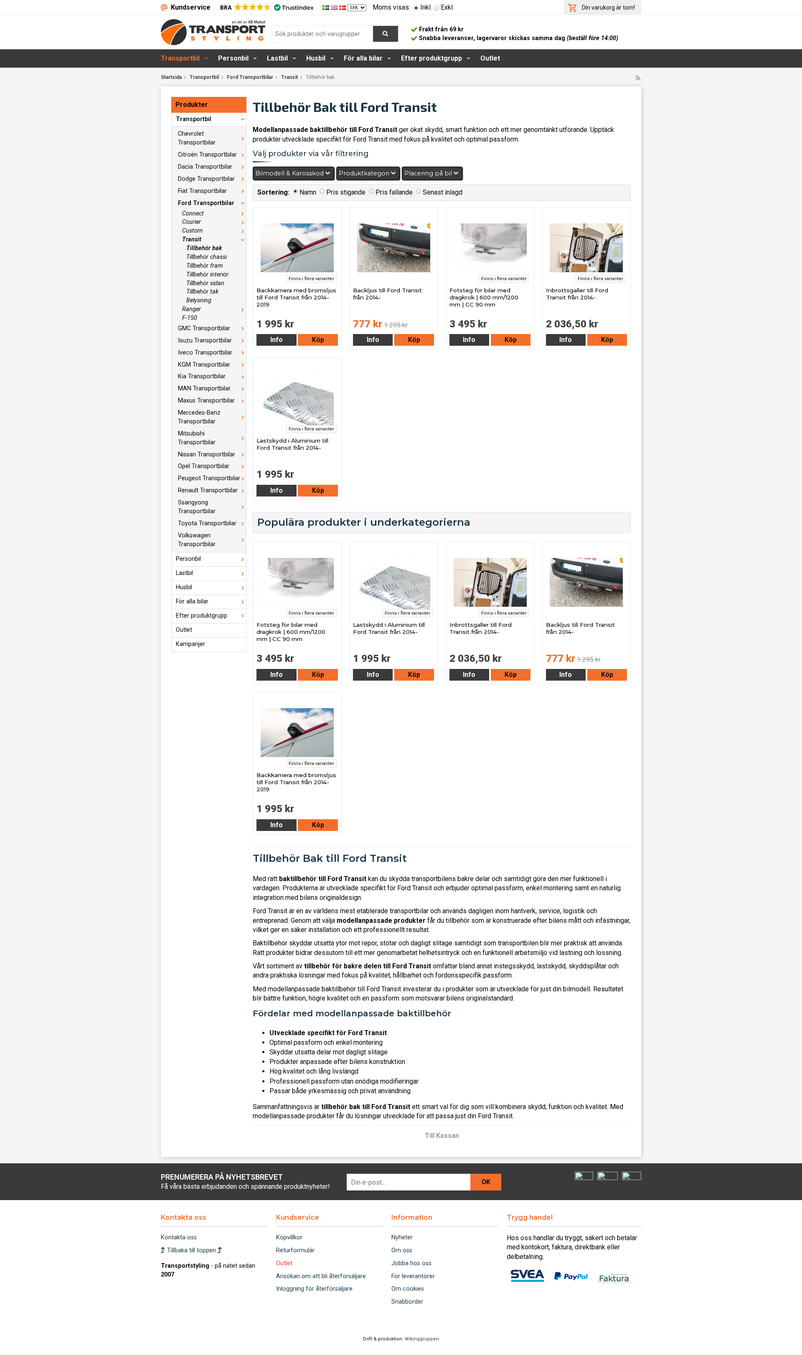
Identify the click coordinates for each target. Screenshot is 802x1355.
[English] (335, 7)
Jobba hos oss (411, 1263)
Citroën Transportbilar (207, 154)
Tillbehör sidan (205, 283)
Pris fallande (394, 192)
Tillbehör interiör (207, 274)
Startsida (171, 77)
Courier (191, 221)
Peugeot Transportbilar (209, 478)
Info (276, 340)
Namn (307, 192)
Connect (193, 213)
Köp (318, 340)
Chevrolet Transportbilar (197, 138)
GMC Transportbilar (204, 328)
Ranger (191, 309)
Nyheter (402, 1237)
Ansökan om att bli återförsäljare (321, 1276)
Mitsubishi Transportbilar (197, 438)
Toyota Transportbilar (207, 523)
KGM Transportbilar (204, 364)
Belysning (198, 300)
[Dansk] (343, 7)
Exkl (447, 7)
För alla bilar (363, 58)
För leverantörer (413, 1276)
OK (486, 1182)
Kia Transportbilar (202, 376)
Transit (289, 77)
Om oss (401, 1250)
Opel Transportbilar (203, 466)
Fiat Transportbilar (202, 191)
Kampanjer (190, 644)
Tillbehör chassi (206, 257)
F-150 (189, 318)
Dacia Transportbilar (205, 166)
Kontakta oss (179, 1237)
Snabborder (407, 1301)
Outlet (490, 58)
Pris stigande (345, 192)
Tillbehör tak (202, 291)
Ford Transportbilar (250, 77)
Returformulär (295, 1250)
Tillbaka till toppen (191, 1250)
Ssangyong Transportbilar (197, 507)
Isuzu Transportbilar (205, 340)
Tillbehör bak (204, 248)
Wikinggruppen (422, 1339)
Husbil (315, 58)
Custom (192, 230)
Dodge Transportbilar (206, 178)
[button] (266, 7)
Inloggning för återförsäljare (314, 1288)
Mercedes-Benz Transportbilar (199, 417)
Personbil (233, 58)
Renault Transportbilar (208, 490)
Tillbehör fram (204, 265)
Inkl (425, 7)
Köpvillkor (289, 1237)
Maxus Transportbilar (206, 400)
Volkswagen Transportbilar (197, 540)
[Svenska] (326, 7)
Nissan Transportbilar (206, 454)
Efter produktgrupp (431, 58)
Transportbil (180, 58)
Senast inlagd (442, 192)
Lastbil (277, 58)
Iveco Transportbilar (205, 352)
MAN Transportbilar (204, 388)
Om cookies (407, 1288)
